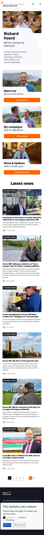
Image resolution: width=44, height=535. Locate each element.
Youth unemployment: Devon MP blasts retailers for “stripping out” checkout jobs (20, 315)
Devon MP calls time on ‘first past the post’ (20, 361)
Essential (9, 517)
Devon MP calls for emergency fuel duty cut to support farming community (21, 408)
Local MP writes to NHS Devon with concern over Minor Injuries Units (21, 456)
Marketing (10, 520)
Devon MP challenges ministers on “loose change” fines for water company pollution (21, 265)
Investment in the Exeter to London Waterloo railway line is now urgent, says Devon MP (22, 218)
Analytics (22, 517)
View (22, 87)
